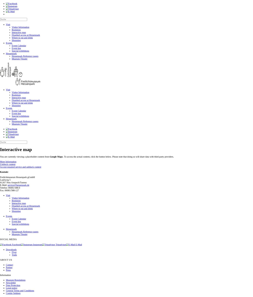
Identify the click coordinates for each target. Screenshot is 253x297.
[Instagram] (11, 6)
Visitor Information (20, 27)
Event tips (16, 48)
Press (8, 270)
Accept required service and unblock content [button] (20, 167)
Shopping (16, 40)
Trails (14, 255)
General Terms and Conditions (20, 290)
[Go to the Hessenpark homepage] (126, 74)
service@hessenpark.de (18, 185)
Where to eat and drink (22, 37)
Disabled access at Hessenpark (26, 35)
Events (9, 43)
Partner (9, 267)
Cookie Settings (13, 293)
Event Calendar (19, 45)
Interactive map (19, 32)
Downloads (11, 249)
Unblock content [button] (7, 164)
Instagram (37, 244)
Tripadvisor (60, 244)
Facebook (16, 244)
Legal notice (11, 288)
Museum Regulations (15, 280)
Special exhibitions (20, 51)
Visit (8, 24)
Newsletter (11, 282)
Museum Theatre (19, 59)
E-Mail (78, 244)
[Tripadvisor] (12, 9)
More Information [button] (8, 161)
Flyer (14, 252)
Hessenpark (11, 53)
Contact (9, 265)
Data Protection (13, 285)
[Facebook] (11, 3)
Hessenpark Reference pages (25, 56)
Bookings (16, 30)
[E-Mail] (10, 11)
